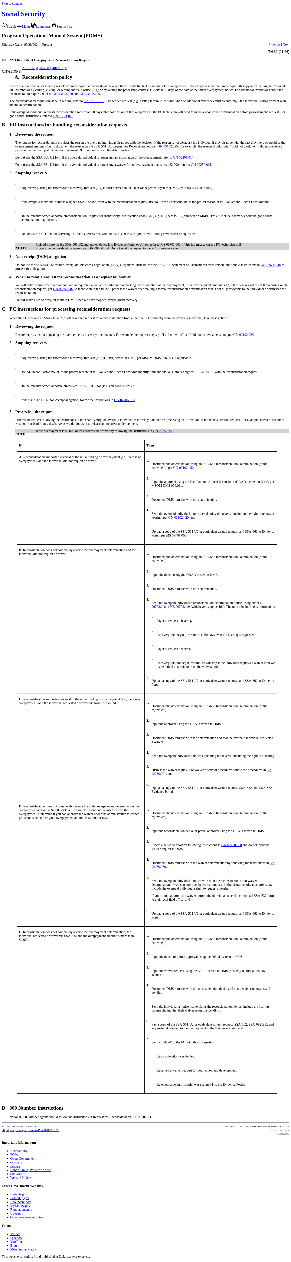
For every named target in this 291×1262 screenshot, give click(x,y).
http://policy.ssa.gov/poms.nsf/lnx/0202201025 (30, 1130)
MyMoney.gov (20, 1206)
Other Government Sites (26, 1217)
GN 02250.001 (201, 164)
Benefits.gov (18, 1194)
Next (286, 44)
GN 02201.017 (183, 157)
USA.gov (16, 1213)
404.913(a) (59, 68)
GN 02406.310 (271, 265)
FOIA (14, 1154)
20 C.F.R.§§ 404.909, (37, 68)
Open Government (22, 1158)
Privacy (15, 1166)
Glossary (16, 1162)
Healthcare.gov (20, 1202)
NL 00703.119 (180, 606)
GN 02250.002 (63, 289)
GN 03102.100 (94, 101)
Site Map (16, 1174)
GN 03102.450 (183, 467)
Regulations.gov (21, 1209)
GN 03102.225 (89, 94)
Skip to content (12, 3)
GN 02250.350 (163, 431)
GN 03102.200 (62, 94)
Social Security (23, 14)
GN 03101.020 (63, 116)
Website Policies (21, 1177)
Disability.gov (19, 1198)
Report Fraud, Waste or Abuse (30, 1170)
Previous (274, 44)
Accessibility (18, 1151)
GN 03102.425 (178, 517)
